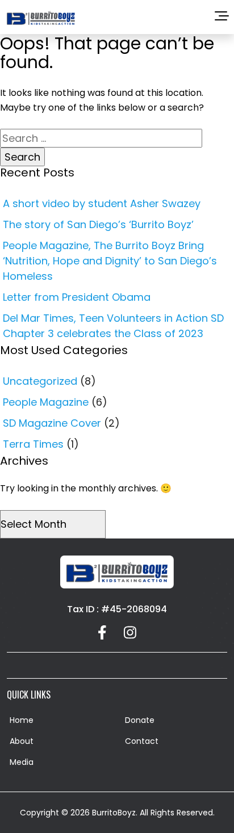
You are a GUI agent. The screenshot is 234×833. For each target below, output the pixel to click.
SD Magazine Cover (52, 423)
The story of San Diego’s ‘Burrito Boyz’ (98, 224)
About (22, 741)
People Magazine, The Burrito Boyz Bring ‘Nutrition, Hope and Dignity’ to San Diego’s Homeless (110, 260)
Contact (141, 741)
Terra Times (33, 444)
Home (22, 720)
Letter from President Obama (77, 297)
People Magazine (46, 402)
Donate (139, 720)
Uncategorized (40, 381)
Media (22, 762)
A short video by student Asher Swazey (101, 203)
